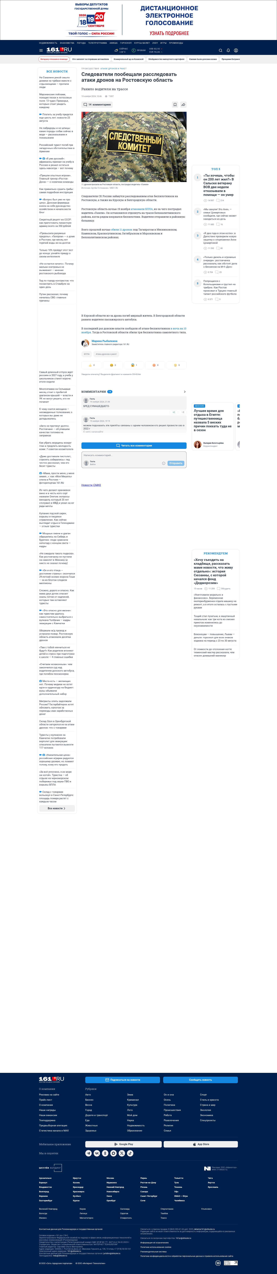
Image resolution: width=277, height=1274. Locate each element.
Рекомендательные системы (153, 1252)
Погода (81, 43)
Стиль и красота (209, 1099)
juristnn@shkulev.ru (111, 1253)
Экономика (206, 1115)
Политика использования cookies (155, 1247)
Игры (163, 43)
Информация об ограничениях (154, 1243)
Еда (87, 1120)
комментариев (99, 104)
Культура (132, 1105)
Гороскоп (126, 43)
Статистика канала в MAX (54, 1130)
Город (88, 1110)
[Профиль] (236, 50)
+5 (174, 438)
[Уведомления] (228, 50)
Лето (130, 1110)
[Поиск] (220, 50)
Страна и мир (207, 1105)
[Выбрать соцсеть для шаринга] (183, 104)
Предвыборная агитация (53, 1125)
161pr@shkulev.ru (183, 1238)
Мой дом (132, 1115)
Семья (167, 1130)
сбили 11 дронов (121, 229)
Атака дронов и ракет (106, 354)
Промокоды (176, 43)
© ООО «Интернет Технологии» (90, 1263)
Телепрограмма (97, 43)
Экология (205, 1110)
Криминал (133, 1099)
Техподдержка (47, 1120)
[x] (122, 1153)
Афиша (114, 43)
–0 (182, 412)
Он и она (169, 1094)
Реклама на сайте (49, 1094)
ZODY (155, 43)
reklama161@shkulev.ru (204, 1229)
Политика (169, 1105)
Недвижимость (48, 43)
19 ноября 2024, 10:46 (91, 96)
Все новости (57, 71)
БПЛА (86, 354)
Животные (91, 1125)
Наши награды (47, 1110)
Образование (134, 1130)
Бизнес (89, 1099)
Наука (130, 1120)
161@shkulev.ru (74, 1251)
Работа (168, 1115)
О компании (46, 1105)
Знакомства (67, 43)
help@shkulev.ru (60, 1256)
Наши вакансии (48, 1115)
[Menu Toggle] (41, 50)
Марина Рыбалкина (104, 341)
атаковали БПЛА (142, 209)
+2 (174, 412)
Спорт (203, 1094)
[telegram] (88, 1153)
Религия (168, 1125)
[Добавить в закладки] (175, 104)
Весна (88, 1105)
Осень (167, 1099)
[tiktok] (130, 1153)
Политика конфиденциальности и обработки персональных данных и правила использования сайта (186, 1256)
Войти (93, 464)
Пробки (139, 50)
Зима (130, 1094)
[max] (113, 1153)
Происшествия (172, 1110)
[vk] (97, 1153)
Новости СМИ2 (91, 485)
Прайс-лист (45, 1099)
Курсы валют (142, 43)
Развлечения (171, 1120)
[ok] (105, 1153)
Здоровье (90, 1130)
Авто (88, 1094)
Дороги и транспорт (96, 1115)
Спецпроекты (208, 1120)
